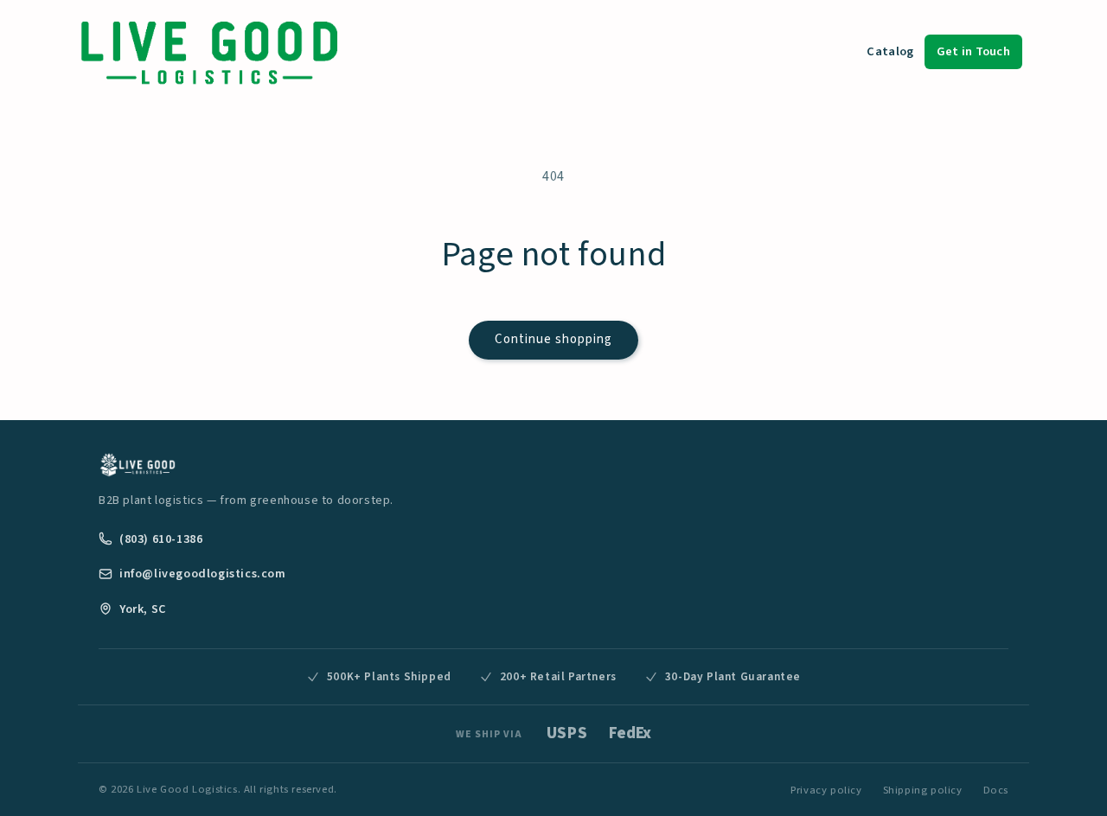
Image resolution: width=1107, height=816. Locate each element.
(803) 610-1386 (160, 539)
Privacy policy (825, 790)
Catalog (890, 51)
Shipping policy (923, 790)
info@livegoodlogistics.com (202, 573)
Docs (995, 790)
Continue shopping (553, 339)
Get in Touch (973, 51)
